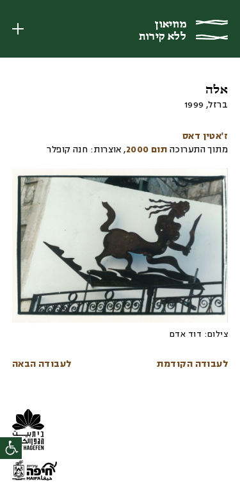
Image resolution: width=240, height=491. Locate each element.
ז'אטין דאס (205, 136)
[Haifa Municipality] (34, 472)
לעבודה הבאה (42, 364)
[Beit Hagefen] (31, 431)
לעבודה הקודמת (192, 364)
